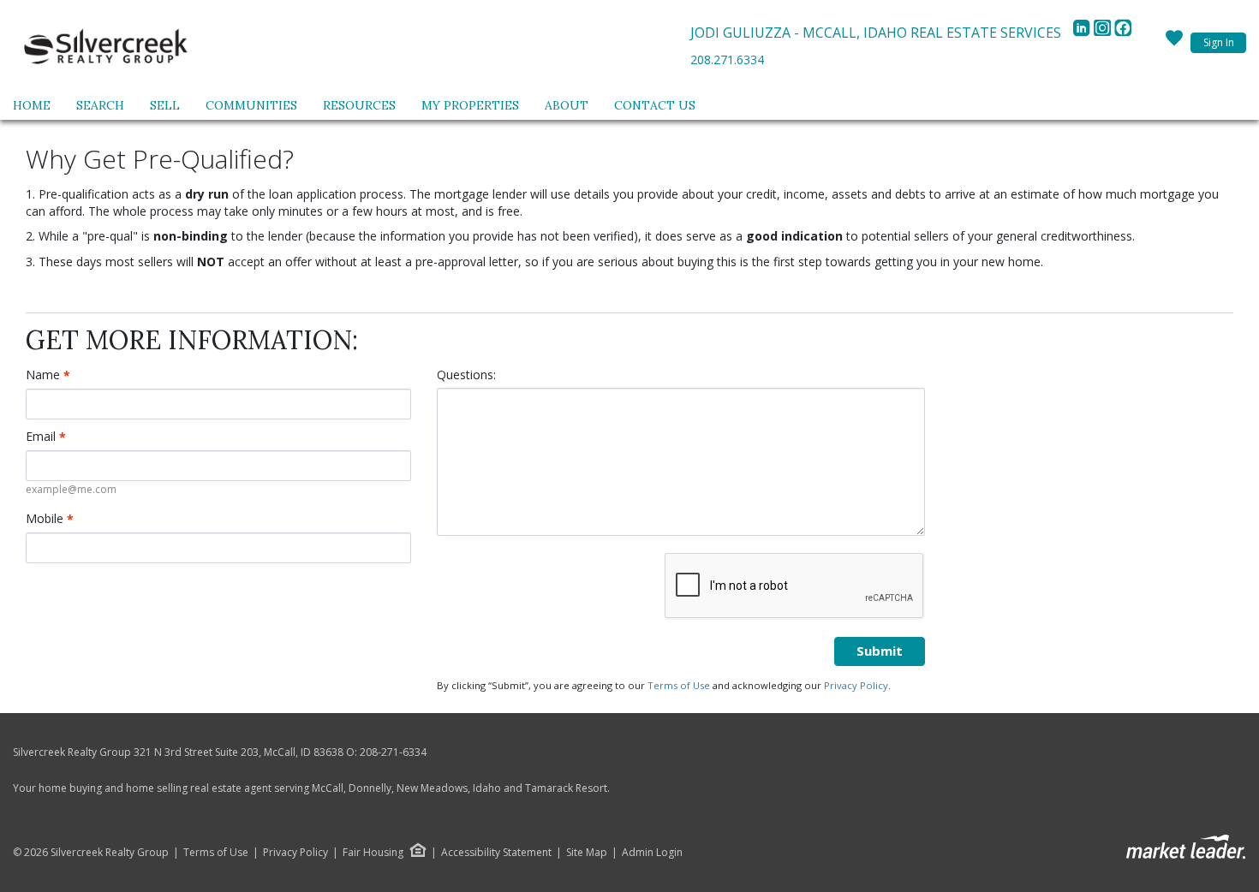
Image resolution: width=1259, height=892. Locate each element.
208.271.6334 (727, 59)
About (566, 105)
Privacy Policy (856, 685)
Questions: (466, 374)
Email (46, 436)
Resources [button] (359, 105)
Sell (165, 105)
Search (100, 105)
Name (48, 375)
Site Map (586, 852)
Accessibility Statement (496, 852)
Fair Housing (373, 852)
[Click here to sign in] (1174, 42)
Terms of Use (678, 685)
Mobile (50, 518)
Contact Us (654, 105)
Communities (251, 105)
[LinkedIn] (1083, 32)
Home (32, 105)
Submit (879, 650)
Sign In (1218, 42)
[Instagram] (1104, 32)
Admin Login (652, 852)
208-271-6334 (393, 752)
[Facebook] (1122, 32)
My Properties (470, 105)
